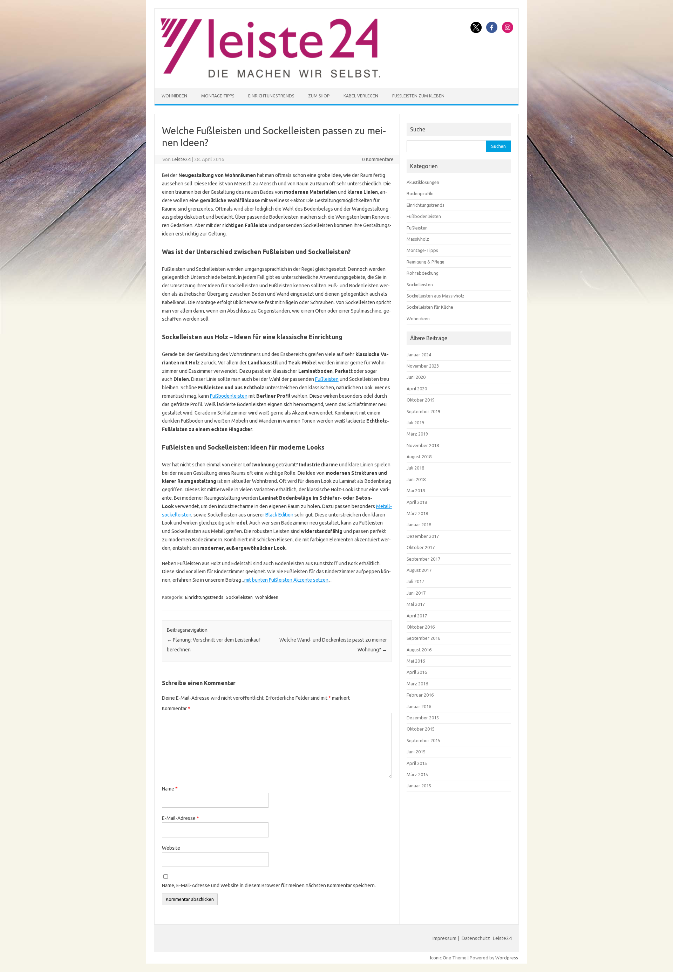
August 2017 (419, 570)
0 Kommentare (378, 159)
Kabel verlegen (361, 96)
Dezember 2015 (423, 717)
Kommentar (176, 708)
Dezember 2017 (423, 536)
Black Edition (279, 515)
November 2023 (423, 365)
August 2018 (419, 456)
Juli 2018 (415, 467)
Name (170, 789)
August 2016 (419, 649)
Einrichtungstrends (271, 96)
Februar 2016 (420, 694)
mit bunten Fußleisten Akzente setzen (286, 580)
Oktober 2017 (421, 547)
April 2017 (417, 615)
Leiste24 (181, 159)
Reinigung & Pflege (425, 261)
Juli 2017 (415, 581)
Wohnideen (174, 96)
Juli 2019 (415, 422)
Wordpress (506, 957)
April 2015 (417, 763)
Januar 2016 (419, 706)
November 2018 (423, 445)
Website (171, 848)
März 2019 (417, 433)
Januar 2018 (419, 524)
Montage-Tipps (217, 96)
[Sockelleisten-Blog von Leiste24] (270, 76)
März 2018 (417, 513)
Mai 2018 (416, 490)
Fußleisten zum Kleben (418, 96)
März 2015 (417, 774)
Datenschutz (476, 938)
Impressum (444, 938)
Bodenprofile (420, 193)
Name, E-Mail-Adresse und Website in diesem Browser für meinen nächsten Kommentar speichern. (269, 885)
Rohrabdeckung (423, 273)
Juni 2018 (416, 479)
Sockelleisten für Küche (430, 306)
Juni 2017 (416, 592)
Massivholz (418, 239)
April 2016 (417, 672)
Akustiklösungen (423, 182)
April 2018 (417, 502)
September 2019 (423, 411)
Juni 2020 (416, 377)
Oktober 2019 (421, 399)
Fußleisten (327, 379)
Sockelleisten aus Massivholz (435, 295)
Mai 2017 (416, 604)
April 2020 (417, 388)
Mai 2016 (416, 660)
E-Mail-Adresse (180, 818)
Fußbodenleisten (228, 396)
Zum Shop (318, 96)
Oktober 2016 (421, 626)
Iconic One (440, 957)
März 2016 (417, 683)
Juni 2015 (416, 751)
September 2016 (423, 638)
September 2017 (423, 558)
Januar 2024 (419, 354)
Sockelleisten (239, 597)
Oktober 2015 (421, 728)
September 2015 (423, 740)
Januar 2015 (419, 785)
